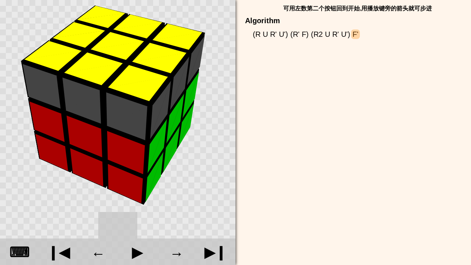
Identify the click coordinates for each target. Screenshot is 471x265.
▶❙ (216, 252)
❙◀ (58, 252)
